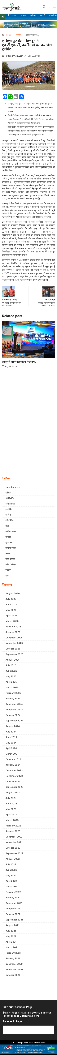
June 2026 (11, 604)
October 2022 (13, 847)
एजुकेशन (9, 514)
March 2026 (12, 621)
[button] (44, 7)
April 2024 (11, 748)
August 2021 (12, 925)
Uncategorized (13, 487)
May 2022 (11, 875)
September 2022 (14, 853)
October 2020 (13, 975)
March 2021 (12, 947)
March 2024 (12, 753)
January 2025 (13, 698)
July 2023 (11, 798)
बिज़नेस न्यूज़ (9, 355)
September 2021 (14, 919)
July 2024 (11, 731)
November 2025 (14, 643)
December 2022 (14, 836)
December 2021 (14, 903)
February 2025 (13, 693)
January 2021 (13, 958)
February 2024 (13, 759)
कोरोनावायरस (11, 531)
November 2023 (14, 775)
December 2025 (14, 637)
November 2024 (14, 709)
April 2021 (11, 941)
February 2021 (13, 952)
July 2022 (11, 864)
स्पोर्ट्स (18, 35)
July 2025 (11, 665)
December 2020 (14, 964)
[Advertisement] (28, 445)
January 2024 (13, 764)
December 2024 (14, 704)
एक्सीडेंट (9, 509)
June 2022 (11, 869)
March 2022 (12, 886)
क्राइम (8, 536)
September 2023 (14, 787)
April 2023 (11, 814)
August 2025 (13, 659)
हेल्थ (7, 575)
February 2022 (13, 892)
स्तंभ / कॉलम (11, 564)
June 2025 (11, 670)
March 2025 (12, 687)
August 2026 (13, 593)
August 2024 (13, 726)
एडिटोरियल (10, 520)
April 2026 (11, 615)
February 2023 (13, 825)
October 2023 (13, 781)
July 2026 (11, 599)
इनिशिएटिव (10, 498)
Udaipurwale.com (14, 56)
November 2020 (14, 969)
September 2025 (14, 654)
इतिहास (8, 492)
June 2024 (11, 737)
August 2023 (13, 792)
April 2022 (11, 881)
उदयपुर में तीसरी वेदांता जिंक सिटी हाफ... (19, 361)
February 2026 (13, 626)
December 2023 (14, 770)
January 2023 (13, 831)
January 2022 (13, 897)
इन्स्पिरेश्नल (10, 503)
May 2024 (11, 742)
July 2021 (11, 930)
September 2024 (14, 720)
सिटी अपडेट (20, 355)
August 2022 (13, 858)
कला (7, 525)
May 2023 (11, 809)
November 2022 (14, 842)
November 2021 (14, 908)
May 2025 (11, 676)
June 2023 (11, 803)
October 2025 (13, 648)
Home (8, 35)
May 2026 (11, 610)
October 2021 (13, 914)
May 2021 (11, 936)
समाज (8, 553)
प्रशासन (9, 542)
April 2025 (11, 681)
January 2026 (13, 632)
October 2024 (13, 715)
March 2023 (12, 820)
